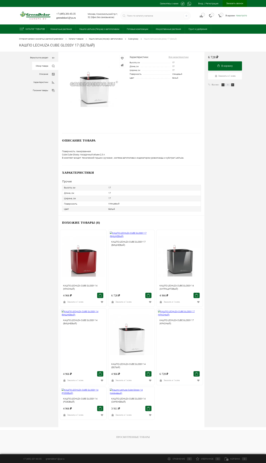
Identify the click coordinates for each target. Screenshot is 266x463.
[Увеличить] (94, 84)
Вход (200, 3)
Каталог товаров (35, 29)
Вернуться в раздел (39, 57)
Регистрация (212, 3)
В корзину (227, 65)
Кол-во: (216, 84)
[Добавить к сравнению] (122, 65)
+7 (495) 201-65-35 (66, 13)
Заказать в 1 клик (75, 302)
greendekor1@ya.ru (66, 17)
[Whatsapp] (189, 4)
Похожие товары (40, 90)
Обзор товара (42, 66)
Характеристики (40, 82)
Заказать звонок (234, 3)
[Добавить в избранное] (122, 58)
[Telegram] (183, 4)
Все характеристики (179, 57)
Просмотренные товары (133, 437)
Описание (43, 74)
